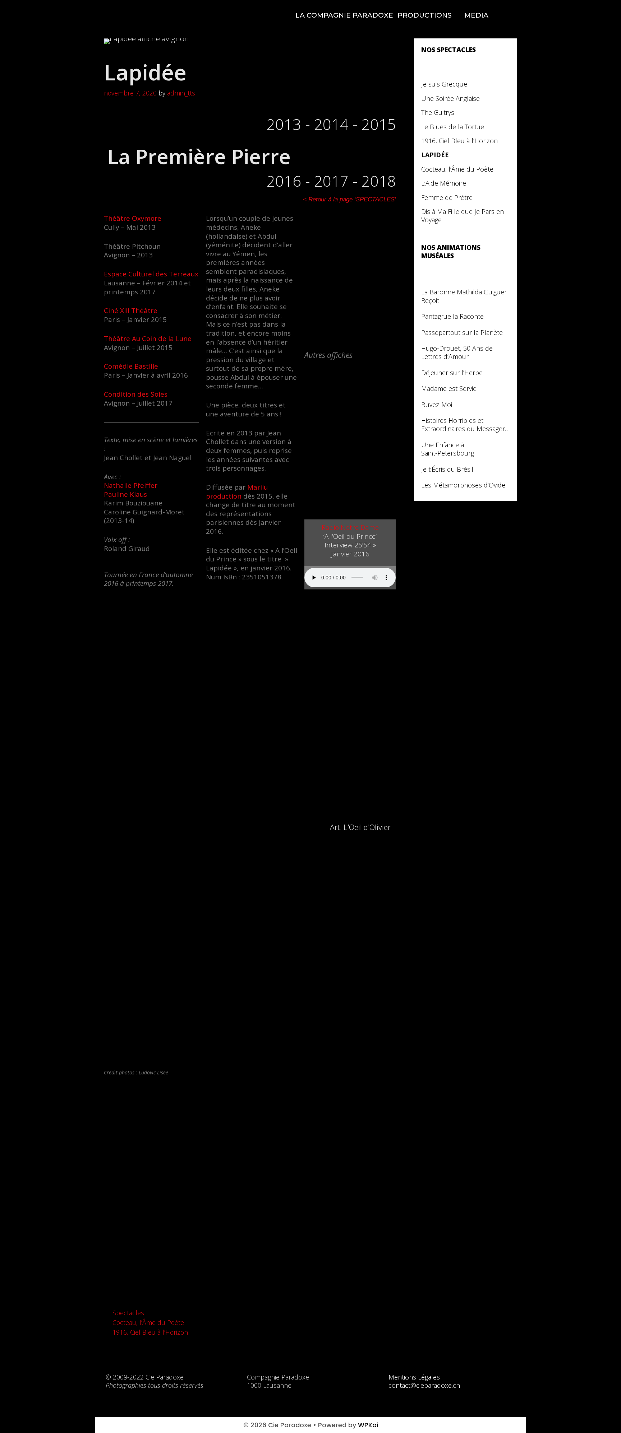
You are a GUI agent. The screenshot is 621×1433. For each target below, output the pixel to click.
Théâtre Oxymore (132, 218)
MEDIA (476, 15)
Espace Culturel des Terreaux (151, 274)
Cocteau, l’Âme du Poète (148, 1322)
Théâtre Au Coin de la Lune (148, 338)
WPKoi (368, 1424)
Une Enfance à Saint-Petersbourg (447, 449)
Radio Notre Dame (350, 527)
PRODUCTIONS (424, 15)
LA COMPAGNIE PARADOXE (344, 15)
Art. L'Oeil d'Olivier (360, 827)
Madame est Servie (449, 388)
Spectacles (128, 1312)
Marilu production (237, 491)
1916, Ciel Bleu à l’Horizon (150, 1332)
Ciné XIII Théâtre (130, 310)
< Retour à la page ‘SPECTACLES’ (349, 199)
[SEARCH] (505, 15)
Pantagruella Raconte (452, 316)
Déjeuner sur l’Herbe (452, 373)
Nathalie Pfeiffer (130, 485)
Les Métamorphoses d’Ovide (463, 485)
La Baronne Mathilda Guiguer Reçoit (464, 296)
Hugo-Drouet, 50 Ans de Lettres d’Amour (457, 352)
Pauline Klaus (125, 494)
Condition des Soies (135, 394)
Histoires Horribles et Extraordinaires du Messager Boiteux (463, 424)
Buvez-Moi (436, 405)
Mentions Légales (414, 1377)
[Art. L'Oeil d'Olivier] (316, 828)
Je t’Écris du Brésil (447, 469)
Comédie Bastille (131, 366)
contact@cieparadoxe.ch (424, 1385)
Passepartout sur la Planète (462, 332)
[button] (114, 1186)
